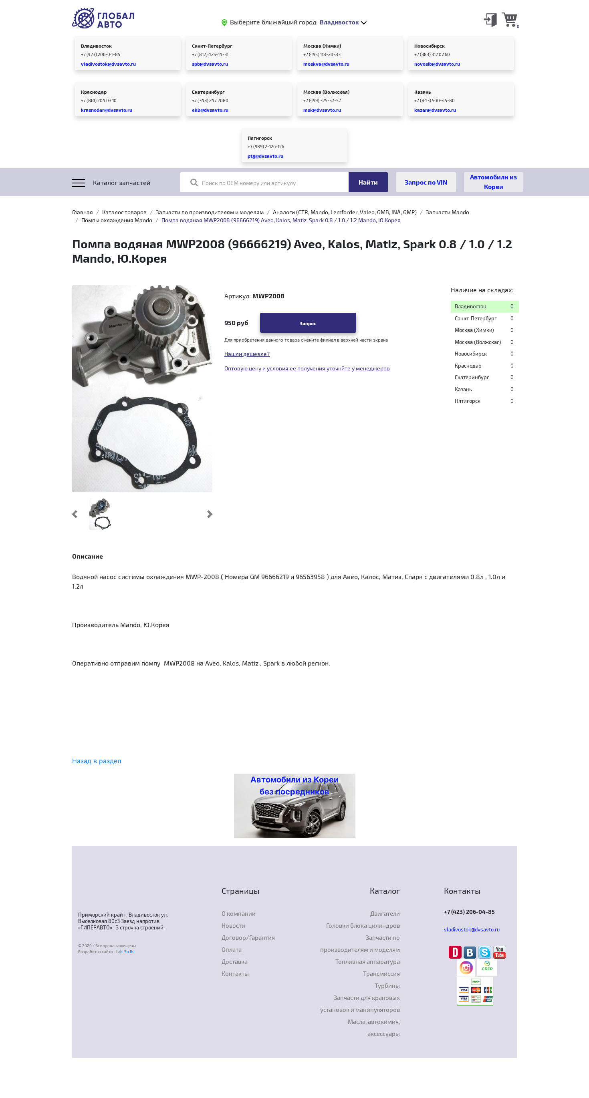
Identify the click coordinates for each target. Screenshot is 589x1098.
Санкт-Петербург (212, 45)
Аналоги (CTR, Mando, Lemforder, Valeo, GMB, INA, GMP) (345, 212)
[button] (74, 514)
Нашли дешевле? (247, 353)
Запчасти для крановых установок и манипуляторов (360, 1003)
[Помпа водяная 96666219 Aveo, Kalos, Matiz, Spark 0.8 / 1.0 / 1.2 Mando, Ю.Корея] (100, 514)
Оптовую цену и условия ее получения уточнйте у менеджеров (307, 368)
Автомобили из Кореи (493, 181)
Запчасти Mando (447, 212)
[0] (509, 19)
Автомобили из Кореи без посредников (294, 785)
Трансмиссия (381, 973)
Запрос (308, 323)
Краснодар (94, 92)
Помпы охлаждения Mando (116, 220)
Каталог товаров (124, 212)
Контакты (235, 973)
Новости (233, 925)
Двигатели (385, 913)
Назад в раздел (96, 761)
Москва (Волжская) (326, 92)
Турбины (387, 985)
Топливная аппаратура (367, 961)
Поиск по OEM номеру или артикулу (249, 182)
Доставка (235, 961)
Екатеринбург (208, 92)
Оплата (232, 949)
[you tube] (499, 951)
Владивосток (96, 45)
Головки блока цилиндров (363, 925)
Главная (82, 212)
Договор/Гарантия (248, 937)
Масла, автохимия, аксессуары (374, 1027)
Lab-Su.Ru (125, 951)
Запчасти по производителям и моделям (210, 212)
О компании (239, 913)
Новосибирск (429, 45)
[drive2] (456, 951)
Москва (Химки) (322, 45)
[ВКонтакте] (471, 951)
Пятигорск (260, 138)
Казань (422, 92)
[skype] (485, 951)
